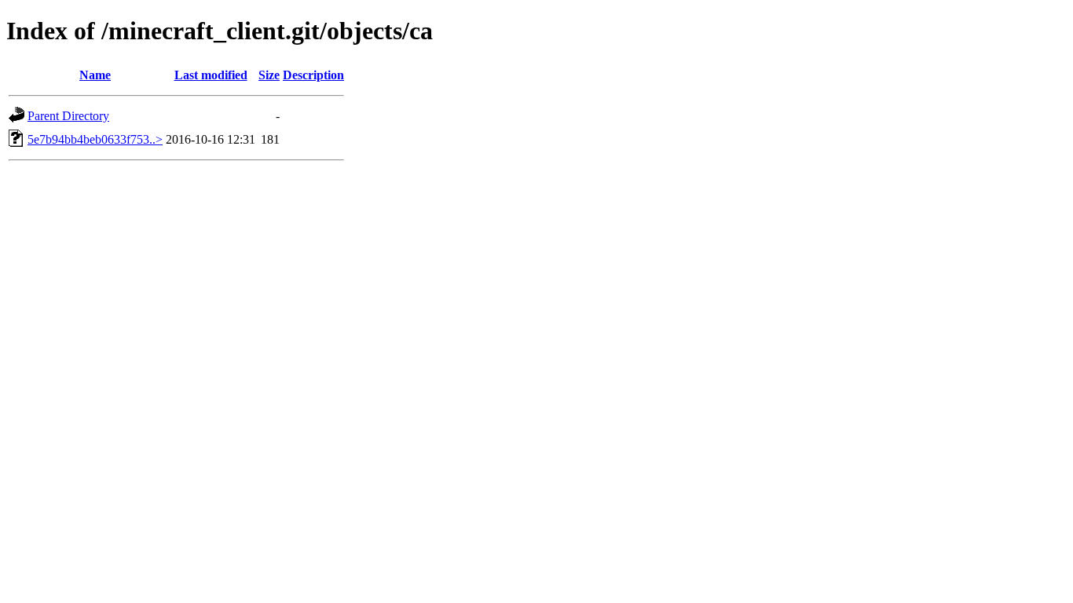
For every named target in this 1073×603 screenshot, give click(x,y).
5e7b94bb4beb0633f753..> (95, 139)
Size (269, 75)
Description (313, 75)
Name (95, 75)
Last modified (210, 75)
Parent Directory (68, 115)
